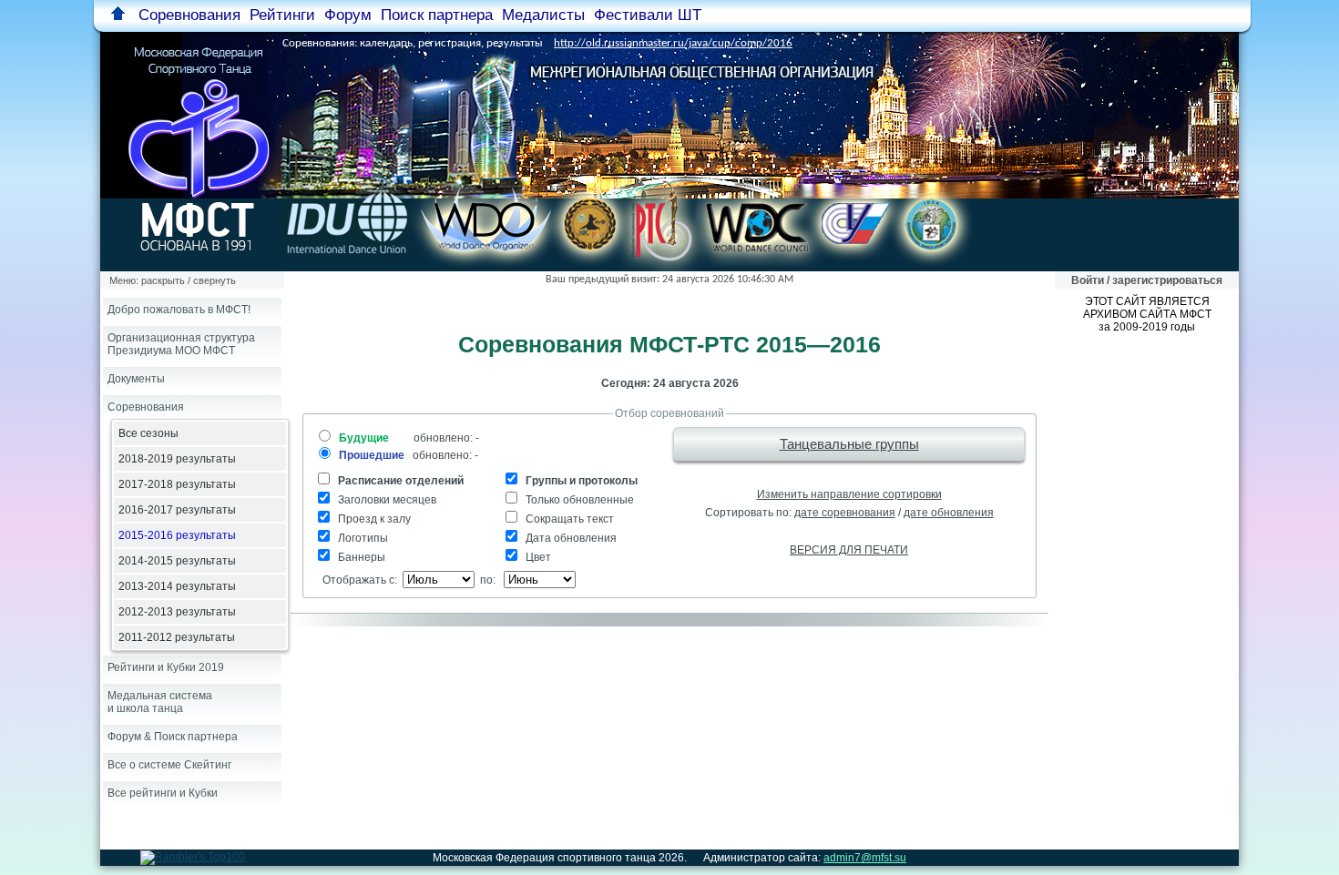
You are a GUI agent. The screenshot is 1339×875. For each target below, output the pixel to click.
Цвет (537, 557)
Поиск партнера (437, 15)
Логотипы (361, 538)
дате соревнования (844, 512)
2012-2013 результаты (177, 611)
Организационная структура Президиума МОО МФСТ (181, 344)
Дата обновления (570, 538)
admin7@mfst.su (864, 857)
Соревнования (145, 407)
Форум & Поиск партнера (172, 736)
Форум (348, 15)
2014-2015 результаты (177, 561)
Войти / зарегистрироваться (1146, 280)
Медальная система (159, 702)
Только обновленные (578, 499)
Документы (136, 378)
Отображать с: (357, 580)
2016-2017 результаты (177, 510)
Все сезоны (148, 433)
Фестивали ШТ (647, 15)
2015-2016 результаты (177, 535)
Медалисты (543, 15)
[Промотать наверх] (118, 15)
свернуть (214, 280)
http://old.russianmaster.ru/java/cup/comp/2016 (673, 43)
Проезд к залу (373, 519)
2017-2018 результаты (177, 484)
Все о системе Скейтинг (169, 764)
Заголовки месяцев (385, 499)
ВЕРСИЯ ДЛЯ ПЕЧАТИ (849, 550)
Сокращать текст (568, 519)
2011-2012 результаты (176, 637)
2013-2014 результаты (177, 586)
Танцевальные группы (849, 444)
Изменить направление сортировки (849, 494)
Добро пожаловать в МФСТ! (178, 309)
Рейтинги (282, 15)
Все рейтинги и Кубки (162, 793)
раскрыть (163, 280)
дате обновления (949, 512)
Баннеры (360, 557)
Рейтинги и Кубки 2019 (165, 667)
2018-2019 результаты (177, 459)
